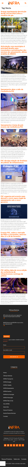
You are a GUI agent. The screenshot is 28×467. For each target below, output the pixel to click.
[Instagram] (14, 445)
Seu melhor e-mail (7, 350)
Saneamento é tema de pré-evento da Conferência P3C (12, 126)
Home (5, 372)
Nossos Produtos (8, 410)
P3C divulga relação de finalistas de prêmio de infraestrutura (14, 161)
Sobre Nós (6, 407)
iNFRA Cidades (7, 385)
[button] (2, 3)
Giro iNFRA (6, 404)
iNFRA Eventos (7, 391)
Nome (4, 345)
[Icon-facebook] (11, 445)
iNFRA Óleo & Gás (8, 400)
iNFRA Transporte (8, 379)
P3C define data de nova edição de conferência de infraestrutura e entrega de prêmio (14, 273)
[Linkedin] (8, 445)
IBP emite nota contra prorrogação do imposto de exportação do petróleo (12, 315)
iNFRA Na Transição (8, 394)
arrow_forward (4, 318)
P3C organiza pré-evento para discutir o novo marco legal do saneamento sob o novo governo (13, 199)
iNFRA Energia (7, 382)
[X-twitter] (20, 445)
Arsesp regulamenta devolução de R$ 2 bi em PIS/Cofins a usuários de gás (13, 13)
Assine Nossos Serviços (9, 413)
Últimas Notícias (7, 375)
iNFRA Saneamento (8, 388)
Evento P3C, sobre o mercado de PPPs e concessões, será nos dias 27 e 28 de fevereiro (13, 234)
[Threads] (23, 445)
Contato (5, 416)
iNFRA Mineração (8, 397)
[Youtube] (5, 445)
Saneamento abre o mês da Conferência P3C (12, 90)
